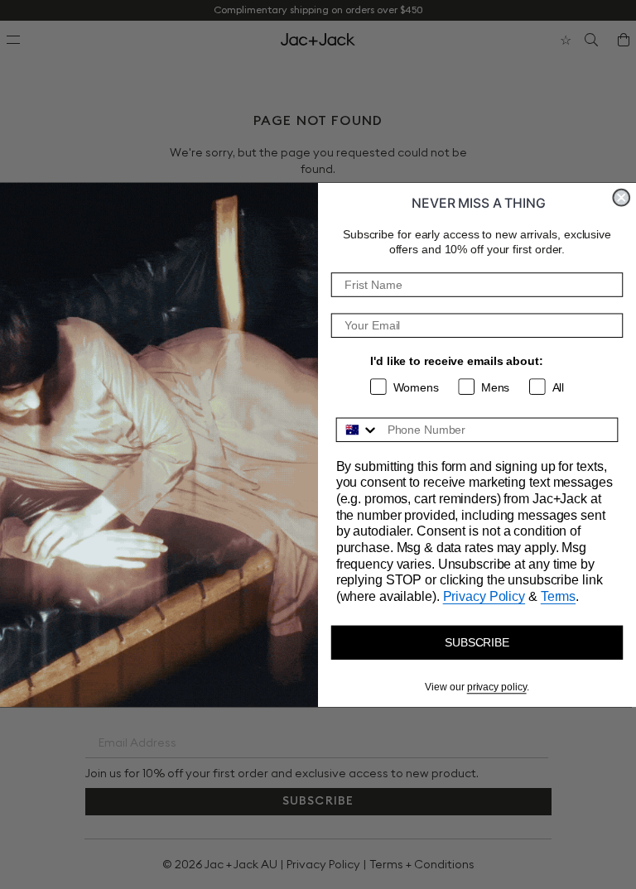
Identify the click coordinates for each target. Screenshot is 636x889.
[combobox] (358, 429)
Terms (558, 596)
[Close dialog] (621, 198)
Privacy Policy (484, 596)
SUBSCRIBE (477, 642)
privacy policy (497, 687)
